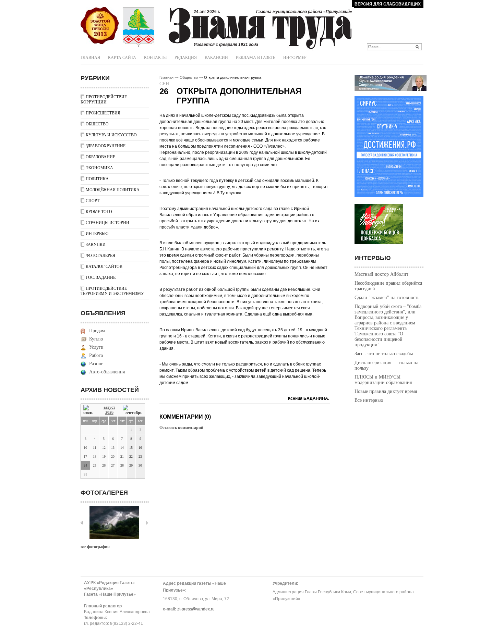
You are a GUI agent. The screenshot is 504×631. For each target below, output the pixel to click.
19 (104, 456)
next (147, 522)
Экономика (99, 167)
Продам (97, 330)
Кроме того (99, 211)
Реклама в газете (255, 57)
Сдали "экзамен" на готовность (387, 297)
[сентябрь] (132, 410)
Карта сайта (122, 57)
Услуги (96, 347)
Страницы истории (107, 222)
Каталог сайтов (104, 266)
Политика (97, 178)
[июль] (89, 410)
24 (85, 465)
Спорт (92, 200)
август (109, 407)
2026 (109, 412)
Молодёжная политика (113, 189)
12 (104, 447)
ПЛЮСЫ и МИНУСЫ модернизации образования (383, 379)
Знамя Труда (100, 26)
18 (94, 456)
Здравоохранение (105, 146)
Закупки (96, 244)
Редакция (186, 57)
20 (113, 456)
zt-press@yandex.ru (196, 609)
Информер (295, 57)
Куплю (96, 339)
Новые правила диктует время (386, 391)
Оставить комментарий (181, 427)
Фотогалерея (100, 255)
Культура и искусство (111, 135)
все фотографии (95, 546)
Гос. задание (101, 277)
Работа (96, 355)
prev (82, 522)
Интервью (97, 233)
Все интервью (369, 400)
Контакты (155, 57)
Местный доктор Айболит (381, 274)
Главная (90, 57)
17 (85, 456)
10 (85, 447)
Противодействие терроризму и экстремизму (112, 291)
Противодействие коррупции (104, 99)
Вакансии (216, 57)
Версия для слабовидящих (388, 4)
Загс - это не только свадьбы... (386, 353)
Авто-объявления (107, 371)
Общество (97, 124)
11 (94, 447)
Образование (100, 156)
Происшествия (103, 113)
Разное (96, 363)
